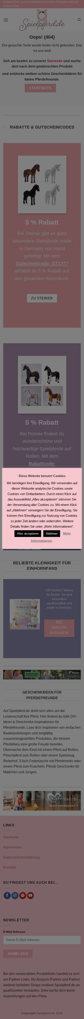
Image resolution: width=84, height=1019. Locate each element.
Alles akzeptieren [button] (28, 533)
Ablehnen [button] (52, 533)
